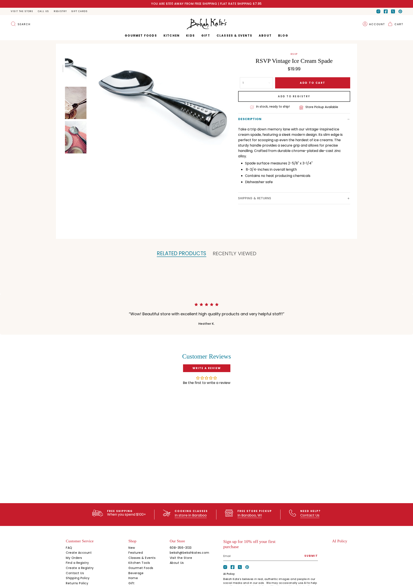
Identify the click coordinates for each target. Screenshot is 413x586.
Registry (60, 11)
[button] (205, 36)
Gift (131, 583)
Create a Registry (80, 568)
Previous (89, 102)
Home (133, 578)
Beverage (135, 573)
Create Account (79, 552)
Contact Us (309, 515)
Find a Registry (77, 563)
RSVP (294, 54)
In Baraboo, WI (249, 515)
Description (250, 119)
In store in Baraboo (191, 515)
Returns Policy (77, 583)
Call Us (43, 11)
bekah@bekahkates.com (189, 552)
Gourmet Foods (140, 568)
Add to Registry (294, 96)
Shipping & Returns (254, 198)
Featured (135, 552)
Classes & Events (142, 558)
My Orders (74, 558)
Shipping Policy (78, 578)
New (131, 548)
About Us (177, 563)
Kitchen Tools (139, 563)
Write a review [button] (207, 368)
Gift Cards (79, 11)
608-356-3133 (181, 548)
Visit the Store (22, 11)
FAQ (69, 548)
